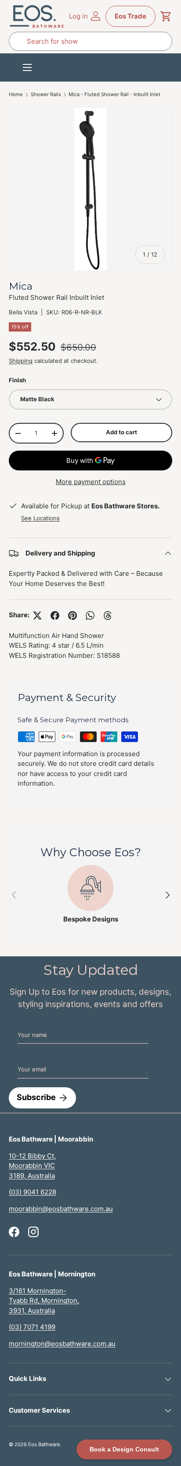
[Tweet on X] (37, 615)
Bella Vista (23, 312)
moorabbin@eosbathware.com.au (61, 1209)
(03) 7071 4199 (32, 1327)
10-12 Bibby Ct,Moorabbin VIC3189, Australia (32, 1166)
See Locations (40, 518)
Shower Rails (46, 94)
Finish (17, 380)
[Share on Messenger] (107, 615)
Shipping (21, 360)
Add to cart (121, 432)
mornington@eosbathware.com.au (62, 1343)
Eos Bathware (44, 1444)
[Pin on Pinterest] (72, 615)
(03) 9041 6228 (32, 1192)
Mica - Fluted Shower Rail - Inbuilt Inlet (114, 94)
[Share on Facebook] (55, 615)
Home (16, 94)
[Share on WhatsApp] (90, 615)
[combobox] (90, 41)
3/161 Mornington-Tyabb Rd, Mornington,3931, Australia (44, 1301)
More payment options (91, 481)
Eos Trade (130, 16)
